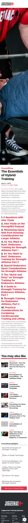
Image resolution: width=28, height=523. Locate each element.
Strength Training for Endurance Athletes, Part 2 (13, 301)
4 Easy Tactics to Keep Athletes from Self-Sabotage (11, 468)
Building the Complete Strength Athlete (11, 482)
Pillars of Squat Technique (13, 455)
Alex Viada (14, 185)
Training (11, 392)
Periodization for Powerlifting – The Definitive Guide (16, 376)
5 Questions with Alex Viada (12, 219)
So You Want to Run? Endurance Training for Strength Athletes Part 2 (13, 257)
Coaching (4, 516)
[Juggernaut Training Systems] (8, 4)
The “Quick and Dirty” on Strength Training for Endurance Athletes (12, 278)
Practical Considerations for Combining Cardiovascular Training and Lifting (13, 313)
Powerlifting (7, 168)
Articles (14, 516)
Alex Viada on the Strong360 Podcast (13, 225)
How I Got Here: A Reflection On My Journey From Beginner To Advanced (18, 435)
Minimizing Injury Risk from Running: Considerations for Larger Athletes (12, 234)
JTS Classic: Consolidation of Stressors (15, 396)
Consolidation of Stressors (15, 425)
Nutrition (11, 382)
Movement (12, 361)
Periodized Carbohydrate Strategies (14, 386)
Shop (23, 516)
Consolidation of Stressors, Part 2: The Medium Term (17, 416)
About (3, 518)
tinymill (13, 513)
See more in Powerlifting (14, 488)
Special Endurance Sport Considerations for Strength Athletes (13, 268)
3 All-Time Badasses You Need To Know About (12, 462)
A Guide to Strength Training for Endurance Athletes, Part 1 (13, 290)
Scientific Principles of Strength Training (11, 448)
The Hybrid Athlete (7, 189)
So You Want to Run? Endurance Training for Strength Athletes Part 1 (13, 246)
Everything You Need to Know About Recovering (17, 406)
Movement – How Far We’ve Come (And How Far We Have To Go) (17, 366)
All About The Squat (10, 476)
